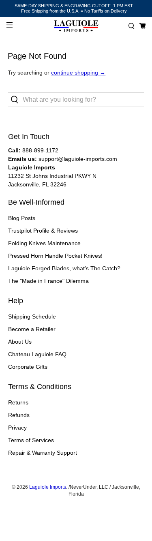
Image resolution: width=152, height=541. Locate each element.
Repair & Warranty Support (42, 452)
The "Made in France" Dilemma (48, 281)
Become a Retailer (32, 329)
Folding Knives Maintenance (44, 243)
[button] (131, 26)
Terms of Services (31, 440)
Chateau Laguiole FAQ (37, 354)
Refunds (19, 415)
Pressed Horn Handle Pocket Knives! (55, 255)
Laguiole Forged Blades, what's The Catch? (64, 268)
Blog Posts (21, 218)
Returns (18, 402)
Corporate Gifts (27, 367)
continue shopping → (78, 72)
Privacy (17, 427)
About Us (20, 341)
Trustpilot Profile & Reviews (43, 230)
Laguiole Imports (47, 487)
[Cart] (142, 26)
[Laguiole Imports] (76, 26)
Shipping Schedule (32, 316)
